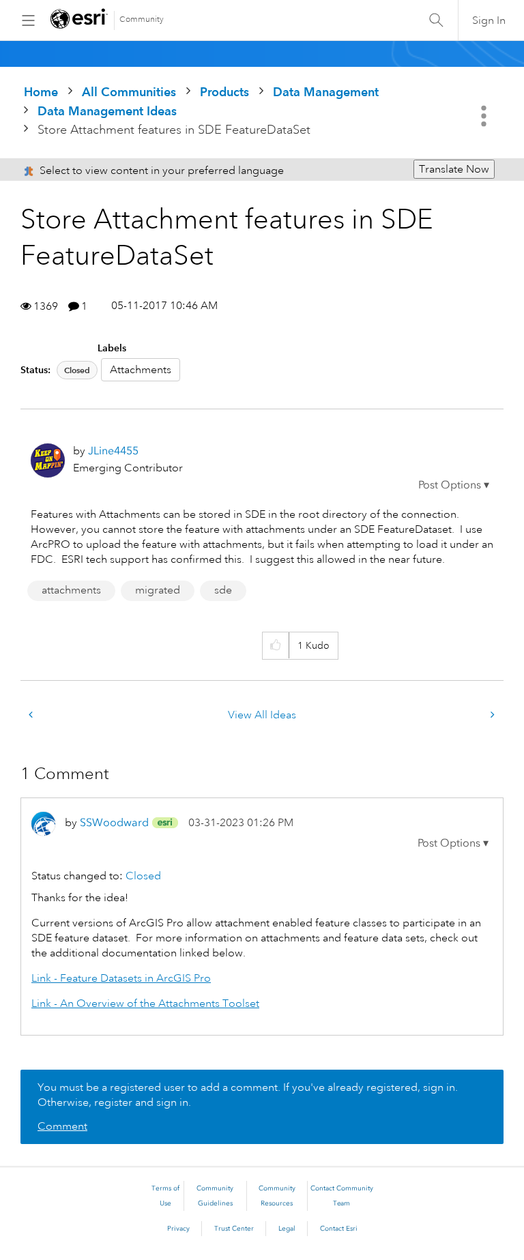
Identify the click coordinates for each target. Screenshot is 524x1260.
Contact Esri (339, 1229)
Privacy (178, 1229)
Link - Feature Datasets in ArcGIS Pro (121, 978)
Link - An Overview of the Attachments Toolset (145, 1003)
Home (41, 92)
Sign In (489, 20)
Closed (77, 370)
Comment (62, 1126)
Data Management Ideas (107, 111)
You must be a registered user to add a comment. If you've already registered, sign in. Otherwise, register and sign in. (248, 1095)
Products (224, 92)
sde (223, 590)
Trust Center (234, 1229)
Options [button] (485, 116)
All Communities (129, 92)
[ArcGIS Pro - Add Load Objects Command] (32, 715)
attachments (71, 590)
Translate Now (454, 169)
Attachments (140, 370)
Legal (286, 1229)
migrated (157, 590)
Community (141, 19)
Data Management (326, 92)
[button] (453, 485)
